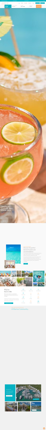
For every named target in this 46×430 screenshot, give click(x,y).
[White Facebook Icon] (43, 0)
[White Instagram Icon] (44, 0)
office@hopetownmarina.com (4, 0)
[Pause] (45, 222)
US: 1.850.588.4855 (26, 0)
